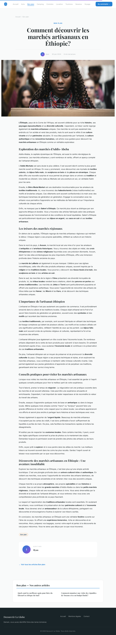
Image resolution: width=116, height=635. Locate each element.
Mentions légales (74, 616)
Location (59, 4)
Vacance (78, 4)
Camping (40, 4)
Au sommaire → (104, 4)
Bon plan (30, 4)
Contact (86, 616)
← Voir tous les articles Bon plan (32, 564)
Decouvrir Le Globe (14, 616)
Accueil (15, 4)
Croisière (49, 4)
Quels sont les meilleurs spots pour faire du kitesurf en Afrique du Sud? (35, 594)
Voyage (87, 4)
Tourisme (69, 4)
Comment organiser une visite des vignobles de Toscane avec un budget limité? (78, 594)
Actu (23, 4)
